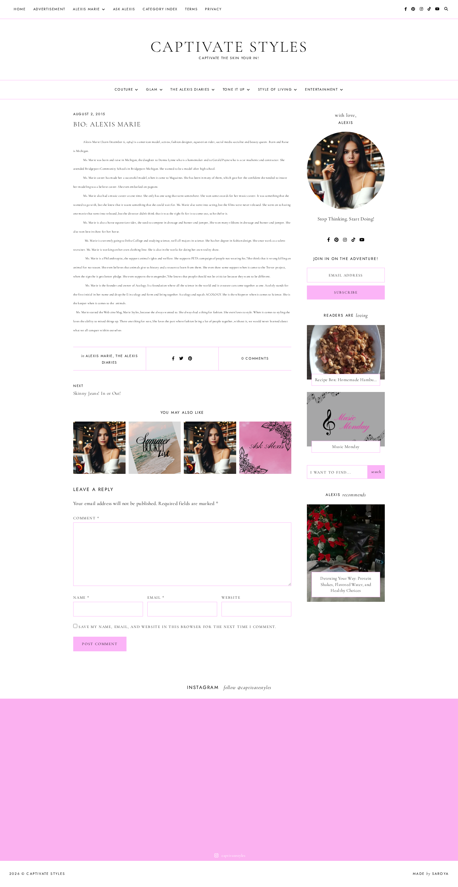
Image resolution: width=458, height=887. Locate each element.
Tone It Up (234, 89)
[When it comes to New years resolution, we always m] (229, 773)
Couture (124, 89)
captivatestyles (256, 687)
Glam (152, 89)
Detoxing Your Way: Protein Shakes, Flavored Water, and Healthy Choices (345, 584)
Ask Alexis (124, 9)
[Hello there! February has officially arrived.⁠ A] (46, 773)
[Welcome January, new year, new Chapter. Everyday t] (320, 773)
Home (20, 9)
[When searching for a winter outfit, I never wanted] (137, 773)
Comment (86, 518)
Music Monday (345, 446)
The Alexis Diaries (190, 89)
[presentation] (346, 553)
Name (81, 597)
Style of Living (275, 89)
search (376, 471)
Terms (191, 9)
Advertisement (49, 9)
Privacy (213, 9)
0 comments (255, 358)
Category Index (160, 9)
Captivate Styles (229, 46)
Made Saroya (431, 873)
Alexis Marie (86, 9)
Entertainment (321, 89)
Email (156, 597)
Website (231, 597)
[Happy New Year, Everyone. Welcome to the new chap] (412, 773)
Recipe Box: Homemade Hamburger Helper (347, 379)
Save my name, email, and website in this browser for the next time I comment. (177, 627)
